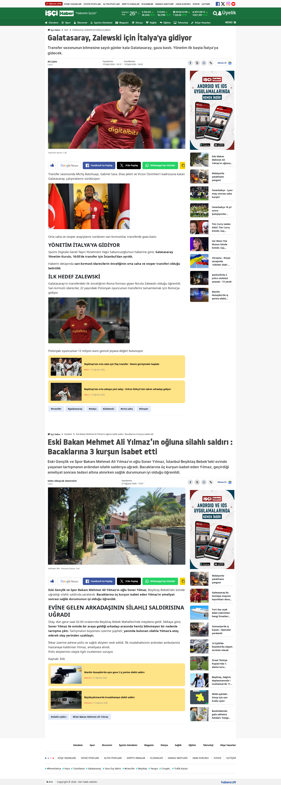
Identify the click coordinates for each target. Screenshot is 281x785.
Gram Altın (181, 12)
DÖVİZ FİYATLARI (92, 4)
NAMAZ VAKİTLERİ (164, 4)
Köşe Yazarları (203, 22)
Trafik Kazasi (180, 768)
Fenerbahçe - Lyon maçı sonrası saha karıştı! (222, 194)
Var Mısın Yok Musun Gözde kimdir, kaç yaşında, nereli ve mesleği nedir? (221, 244)
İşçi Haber (55, 30)
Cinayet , (165, 768)
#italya (92, 408)
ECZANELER (147, 4)
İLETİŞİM (206, 4)
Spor (67, 22)
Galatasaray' (93, 768)
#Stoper (143, 408)
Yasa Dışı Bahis (112, 768)
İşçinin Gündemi (103, 22)
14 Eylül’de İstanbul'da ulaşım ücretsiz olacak (222, 647)
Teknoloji (183, 22)
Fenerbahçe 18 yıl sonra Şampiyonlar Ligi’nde (221, 211)
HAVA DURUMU (183, 4)
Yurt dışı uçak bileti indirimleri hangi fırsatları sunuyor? (221, 613)
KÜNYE (196, 4)
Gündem (53, 22)
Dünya (139, 22)
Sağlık (153, 22)
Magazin (124, 22)
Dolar (147, 12)
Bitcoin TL (200, 12)
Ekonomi (82, 22)
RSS (50, 781)
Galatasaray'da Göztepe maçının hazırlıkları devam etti (222, 596)
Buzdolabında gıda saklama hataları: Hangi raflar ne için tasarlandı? (220, 714)
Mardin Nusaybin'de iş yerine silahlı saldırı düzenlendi (222, 295)
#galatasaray (75, 408)
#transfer (56, 408)
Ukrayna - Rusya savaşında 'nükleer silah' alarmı (221, 261)
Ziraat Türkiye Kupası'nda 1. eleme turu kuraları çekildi (220, 664)
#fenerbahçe (53, 768)
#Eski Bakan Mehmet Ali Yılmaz (90, 716)
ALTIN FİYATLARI (111, 4)
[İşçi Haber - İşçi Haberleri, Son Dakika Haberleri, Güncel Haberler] (56, 745)
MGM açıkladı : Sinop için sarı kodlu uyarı (220, 697)
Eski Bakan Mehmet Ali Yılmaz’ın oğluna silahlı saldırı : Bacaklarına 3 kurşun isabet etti (222, 160)
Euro (162, 12)
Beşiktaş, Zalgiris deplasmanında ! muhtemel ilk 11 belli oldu (221, 681)
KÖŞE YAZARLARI (72, 4)
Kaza (66, 768)
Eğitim (167, 22)
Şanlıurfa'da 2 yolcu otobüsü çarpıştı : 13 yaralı (222, 278)
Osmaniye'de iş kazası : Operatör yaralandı (221, 630)
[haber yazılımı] (228, 782)
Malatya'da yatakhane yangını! (218, 177)
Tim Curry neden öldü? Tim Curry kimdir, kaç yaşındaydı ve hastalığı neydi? (221, 227)
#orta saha (127, 408)
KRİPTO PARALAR (130, 4)
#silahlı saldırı (58, 716)
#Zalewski (108, 408)
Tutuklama (78, 768)
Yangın (153, 768)
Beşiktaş (141, 768)
